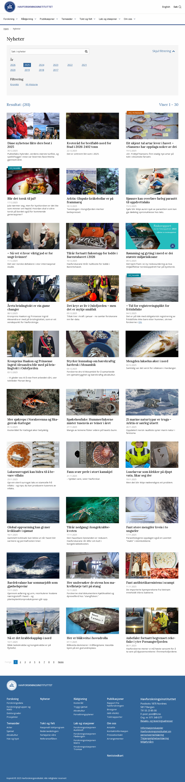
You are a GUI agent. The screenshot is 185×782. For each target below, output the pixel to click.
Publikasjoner (115, 699)
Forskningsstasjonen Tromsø (85, 748)
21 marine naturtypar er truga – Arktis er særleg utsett (148, 421)
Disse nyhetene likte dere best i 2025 (29, 145)
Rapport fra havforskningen (115, 704)
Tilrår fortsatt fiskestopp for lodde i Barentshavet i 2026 (92, 255)
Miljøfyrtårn (146, 741)
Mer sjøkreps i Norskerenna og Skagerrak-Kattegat (32, 421)
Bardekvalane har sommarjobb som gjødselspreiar (32, 584)
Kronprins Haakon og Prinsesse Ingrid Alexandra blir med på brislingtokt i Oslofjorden (31, 364)
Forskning (13, 699)
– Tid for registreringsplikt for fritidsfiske (147, 307)
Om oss (111, 723)
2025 (27, 65)
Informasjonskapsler (151, 727)
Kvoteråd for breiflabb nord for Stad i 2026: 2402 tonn (89, 145)
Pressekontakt (115, 734)
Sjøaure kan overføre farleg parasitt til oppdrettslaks (151, 200)
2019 (27, 70)
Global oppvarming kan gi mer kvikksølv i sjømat (28, 529)
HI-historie (32, 84)
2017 (55, 70)
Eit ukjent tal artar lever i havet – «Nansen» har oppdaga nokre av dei (151, 145)
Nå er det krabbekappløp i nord (29, 638)
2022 (70, 65)
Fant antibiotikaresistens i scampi (150, 583)
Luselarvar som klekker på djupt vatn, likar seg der (149, 473)
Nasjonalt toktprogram (52, 727)
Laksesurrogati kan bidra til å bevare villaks (31, 473)
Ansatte (111, 727)
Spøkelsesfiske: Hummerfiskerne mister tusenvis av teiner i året (90, 421)
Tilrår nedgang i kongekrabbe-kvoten (88, 529)
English (166, 6)
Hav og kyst (13, 738)
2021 (84, 65)
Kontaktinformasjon (117, 731)
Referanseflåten (48, 738)
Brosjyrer (112, 709)
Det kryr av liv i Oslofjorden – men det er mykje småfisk (91, 307)
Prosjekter (12, 716)
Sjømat (10, 731)
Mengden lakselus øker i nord (147, 361)
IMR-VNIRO (113, 713)
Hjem (6, 28)
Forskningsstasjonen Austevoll (85, 728)
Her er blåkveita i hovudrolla (87, 638)
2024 (41, 65)
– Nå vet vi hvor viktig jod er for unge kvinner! (30, 255)
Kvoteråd (78, 702)
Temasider (13, 723)
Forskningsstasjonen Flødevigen (85, 735)
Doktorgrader (14, 713)
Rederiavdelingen (49, 731)
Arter (9, 727)
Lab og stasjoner (84, 723)
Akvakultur (79, 710)
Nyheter (17, 28)
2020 (12, 70)
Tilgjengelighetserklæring (154, 738)
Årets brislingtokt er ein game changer (28, 307)
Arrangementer (115, 738)
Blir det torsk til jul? (21, 198)
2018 (41, 70)
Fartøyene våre (48, 734)
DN (140, 322)
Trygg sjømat (80, 706)
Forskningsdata (15, 702)
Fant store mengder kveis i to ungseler (147, 529)
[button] (178, 7)
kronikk (14, 84)
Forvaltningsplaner (84, 714)
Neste (61, 662)
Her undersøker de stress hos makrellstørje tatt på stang (91, 584)
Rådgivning (80, 699)
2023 (55, 65)
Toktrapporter (114, 716)
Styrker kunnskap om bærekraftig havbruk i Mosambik (91, 363)
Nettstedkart (115, 755)
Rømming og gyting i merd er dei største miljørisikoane (149, 255)
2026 (12, 65)
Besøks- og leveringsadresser (156, 721)
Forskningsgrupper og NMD (18, 708)
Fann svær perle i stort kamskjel (89, 472)
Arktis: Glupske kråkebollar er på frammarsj (90, 200)
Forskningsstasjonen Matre (85, 741)
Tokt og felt (47, 723)
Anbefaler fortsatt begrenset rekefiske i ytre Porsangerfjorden (150, 640)
